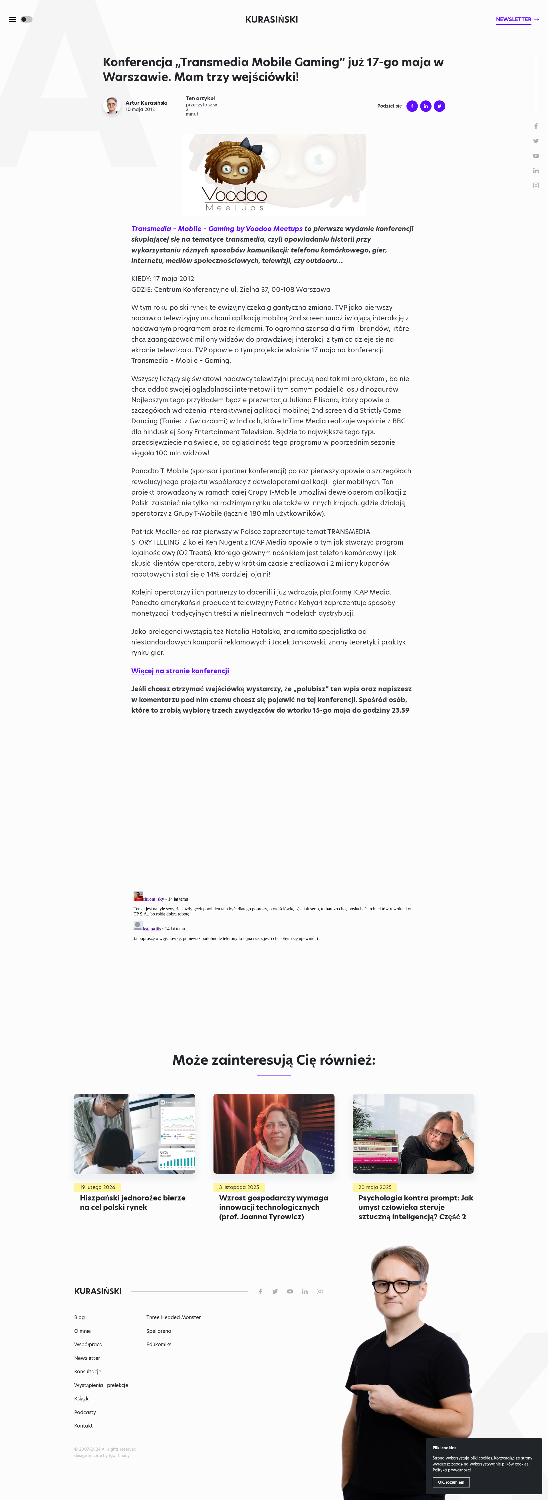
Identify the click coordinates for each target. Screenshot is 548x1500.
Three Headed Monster (173, 1317)
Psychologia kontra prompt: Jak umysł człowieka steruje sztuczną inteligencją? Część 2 (416, 1207)
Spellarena (158, 1331)
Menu (12, 19)
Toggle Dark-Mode (27, 19)
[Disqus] (274, 960)
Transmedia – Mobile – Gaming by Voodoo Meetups (217, 228)
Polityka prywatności (452, 1470)
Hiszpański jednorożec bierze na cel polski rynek (133, 1202)
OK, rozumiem (451, 1482)
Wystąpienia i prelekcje (101, 1385)
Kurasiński (271, 19)
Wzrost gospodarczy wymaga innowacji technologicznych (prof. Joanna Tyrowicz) (273, 1207)
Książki (82, 1398)
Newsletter (87, 1358)
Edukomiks (158, 1344)
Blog (79, 1317)
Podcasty (85, 1412)
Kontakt (83, 1425)
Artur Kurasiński (147, 103)
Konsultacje (87, 1371)
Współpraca (88, 1344)
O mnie (82, 1331)
